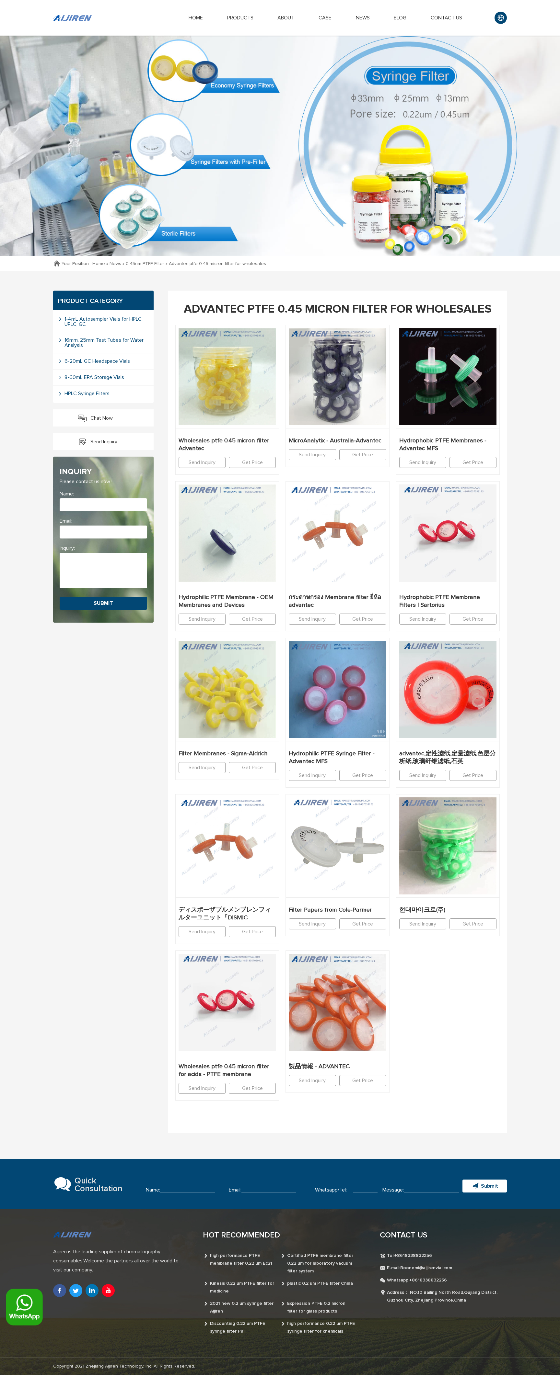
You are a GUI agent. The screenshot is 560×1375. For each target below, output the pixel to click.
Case (325, 17)
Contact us (446, 17)
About (285, 17)
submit (103, 603)
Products (240, 17)
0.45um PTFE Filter (145, 263)
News (363, 17)
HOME (196, 17)
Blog (400, 17)
